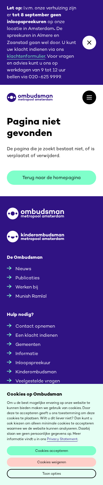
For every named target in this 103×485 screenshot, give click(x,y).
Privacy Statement (62, 439)
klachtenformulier (26, 56)
